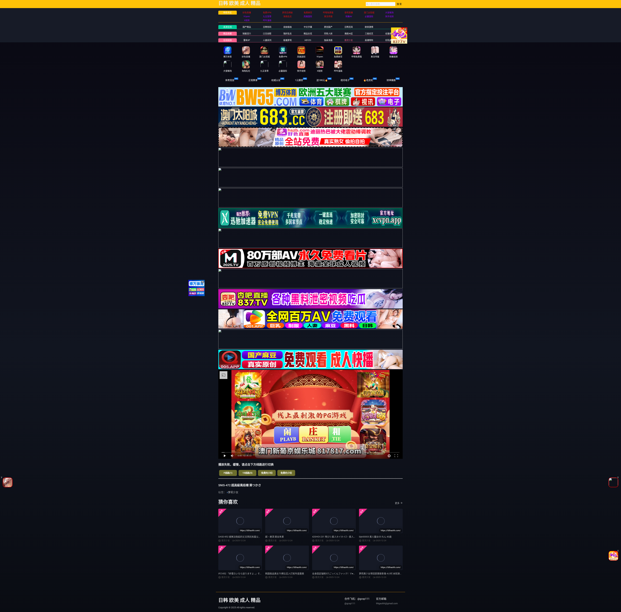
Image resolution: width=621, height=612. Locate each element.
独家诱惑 (328, 40)
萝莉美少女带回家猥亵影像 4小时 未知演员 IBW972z (385, 573)
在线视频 (227, 40)
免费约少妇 (266, 473)
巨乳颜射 (389, 40)
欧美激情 (369, 27)
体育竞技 (229, 80)
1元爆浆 (299, 80)
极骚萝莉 (287, 40)
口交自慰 (267, 33)
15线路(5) (247, 473)
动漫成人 (389, 33)
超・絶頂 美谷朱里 (274, 536)
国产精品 (247, 27)
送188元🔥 (322, 80)
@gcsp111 (349, 603)
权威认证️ (275, 80)
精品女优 (308, 33)
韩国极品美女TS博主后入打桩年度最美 (284, 573)
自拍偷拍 (287, 27)
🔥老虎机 (368, 80)
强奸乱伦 (287, 33)
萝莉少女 (233, 492)
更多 (397, 503)
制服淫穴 (247, 33)
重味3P (246, 40)
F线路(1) (228, 473)
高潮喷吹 (369, 40)
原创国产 (328, 27)
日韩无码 (348, 27)
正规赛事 (252, 80)
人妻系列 (267, 40)
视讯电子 (345, 80)
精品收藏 (227, 33)
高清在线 (227, 27)
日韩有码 (267, 27)
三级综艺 (369, 33)
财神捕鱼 (391, 80)
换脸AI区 (349, 33)
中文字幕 (308, 27)
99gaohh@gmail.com (387, 603)
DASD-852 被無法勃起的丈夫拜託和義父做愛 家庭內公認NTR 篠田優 (252, 536)
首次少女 (348, 40)
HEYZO (308, 40)
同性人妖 (328, 33)
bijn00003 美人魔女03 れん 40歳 (375, 536)
